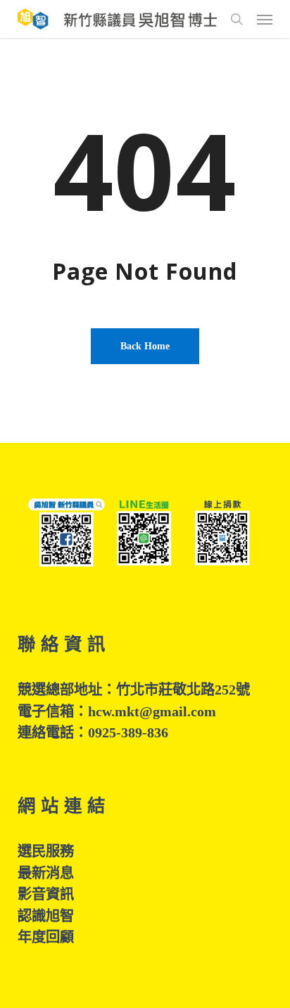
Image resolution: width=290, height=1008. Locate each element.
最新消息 (46, 873)
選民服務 (46, 851)
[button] (264, 19)
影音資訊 (46, 894)
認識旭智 (46, 916)
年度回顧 (46, 937)
